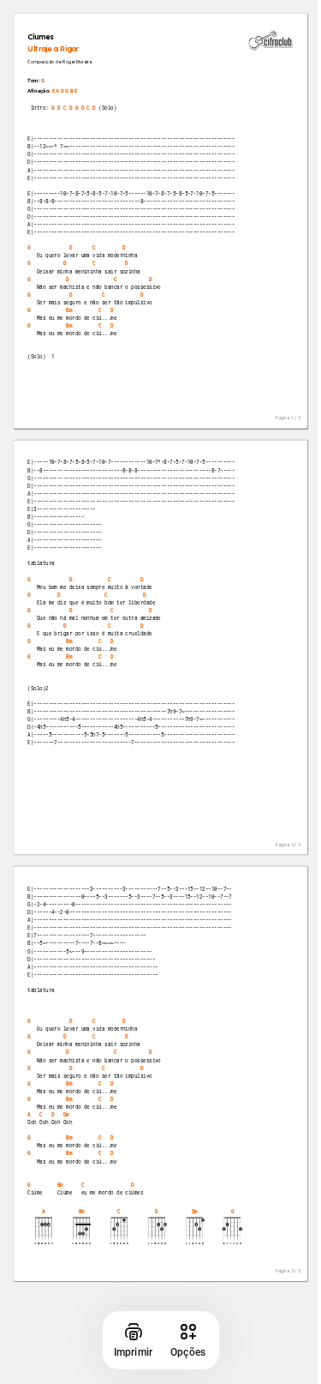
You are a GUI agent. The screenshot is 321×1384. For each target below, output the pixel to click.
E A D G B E (65, 91)
